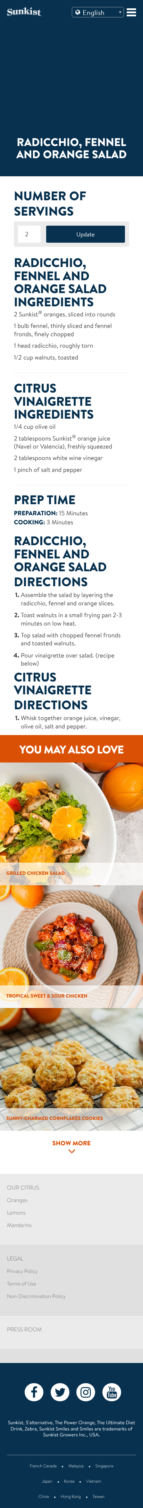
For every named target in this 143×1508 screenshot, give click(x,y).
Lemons (16, 1213)
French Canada (43, 1467)
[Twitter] (60, 1391)
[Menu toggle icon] (131, 12)
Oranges (17, 1201)
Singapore (104, 1467)
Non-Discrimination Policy (36, 1296)
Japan (47, 1482)
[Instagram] (85, 1391)
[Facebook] (34, 1391)
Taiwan (98, 1497)
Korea (69, 1482)
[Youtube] (111, 1391)
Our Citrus (23, 1188)
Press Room (24, 1330)
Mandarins (19, 1226)
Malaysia (75, 1467)
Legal (15, 1259)
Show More (71, 1144)
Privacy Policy (22, 1271)
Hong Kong (71, 1497)
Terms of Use (21, 1284)
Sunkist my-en (36, 11)
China (44, 1497)
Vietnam (93, 1482)
